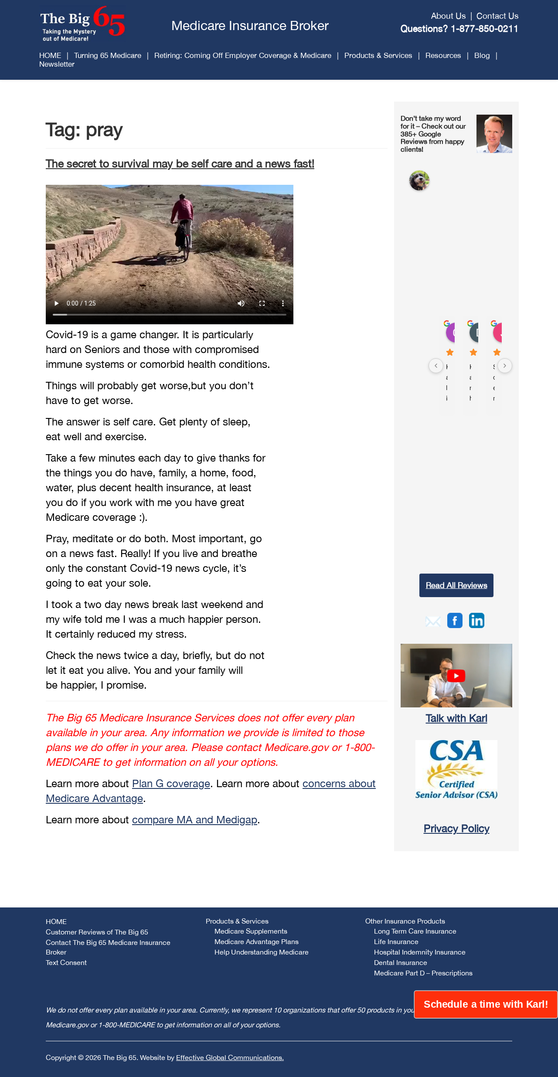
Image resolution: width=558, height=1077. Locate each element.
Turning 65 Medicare (107, 55)
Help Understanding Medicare (261, 952)
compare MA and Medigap (194, 819)
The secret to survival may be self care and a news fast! (180, 163)
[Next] (504, 365)
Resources (443, 55)
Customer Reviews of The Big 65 (97, 932)
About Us (448, 15)
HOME (50, 55)
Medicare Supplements (250, 931)
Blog (482, 55)
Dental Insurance (400, 962)
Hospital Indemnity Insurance (420, 952)
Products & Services (378, 55)
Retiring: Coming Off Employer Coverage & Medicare (242, 55)
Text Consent (66, 962)
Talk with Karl (456, 718)
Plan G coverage (171, 783)
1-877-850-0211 (485, 28)
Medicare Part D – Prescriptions (423, 973)
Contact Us (497, 15)
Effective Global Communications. (230, 1057)
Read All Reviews (456, 585)
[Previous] (436, 365)
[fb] (455, 619)
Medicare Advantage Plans (256, 941)
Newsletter (57, 64)
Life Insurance (396, 941)
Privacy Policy (457, 828)
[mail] (433, 620)
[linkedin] (476, 619)
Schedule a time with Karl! (486, 1004)
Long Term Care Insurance (415, 931)
